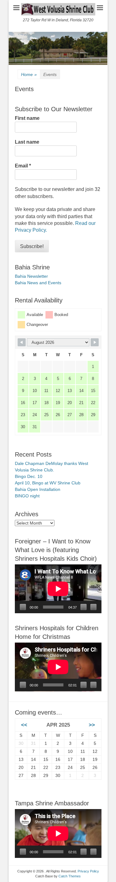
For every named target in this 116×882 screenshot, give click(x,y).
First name (27, 118)
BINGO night (27, 495)
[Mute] (83, 607)
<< (24, 725)
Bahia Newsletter (31, 276)
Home (29, 74)
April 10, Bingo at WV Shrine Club (47, 482)
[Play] (23, 607)
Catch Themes (69, 876)
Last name (27, 142)
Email (23, 165)
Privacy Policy (88, 871)
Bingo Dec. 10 (28, 476)
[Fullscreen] (93, 607)
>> (92, 725)
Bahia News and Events (38, 282)
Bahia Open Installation (37, 489)
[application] (58, 588)
